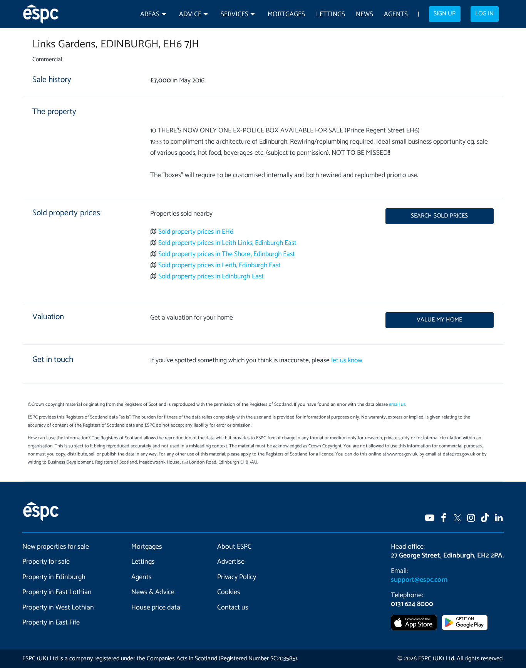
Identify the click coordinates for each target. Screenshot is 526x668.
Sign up (445, 14)
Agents (396, 14)
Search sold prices (439, 216)
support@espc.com (419, 580)
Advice (190, 14)
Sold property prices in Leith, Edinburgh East (219, 265)
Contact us (232, 607)
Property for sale (46, 562)
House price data (155, 607)
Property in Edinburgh (53, 577)
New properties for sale (55, 546)
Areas (149, 14)
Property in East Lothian (57, 592)
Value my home (439, 320)
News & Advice (152, 592)
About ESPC (234, 546)
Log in (484, 14)
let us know (346, 360)
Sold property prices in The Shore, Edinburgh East (226, 254)
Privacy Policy (236, 577)
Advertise (231, 562)
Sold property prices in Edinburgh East (211, 276)
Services (234, 14)
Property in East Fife (51, 622)
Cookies (228, 592)
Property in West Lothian (58, 607)
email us (397, 404)
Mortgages (286, 14)
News (364, 14)
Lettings (330, 14)
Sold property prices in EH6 (196, 232)
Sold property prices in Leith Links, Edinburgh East (227, 243)
